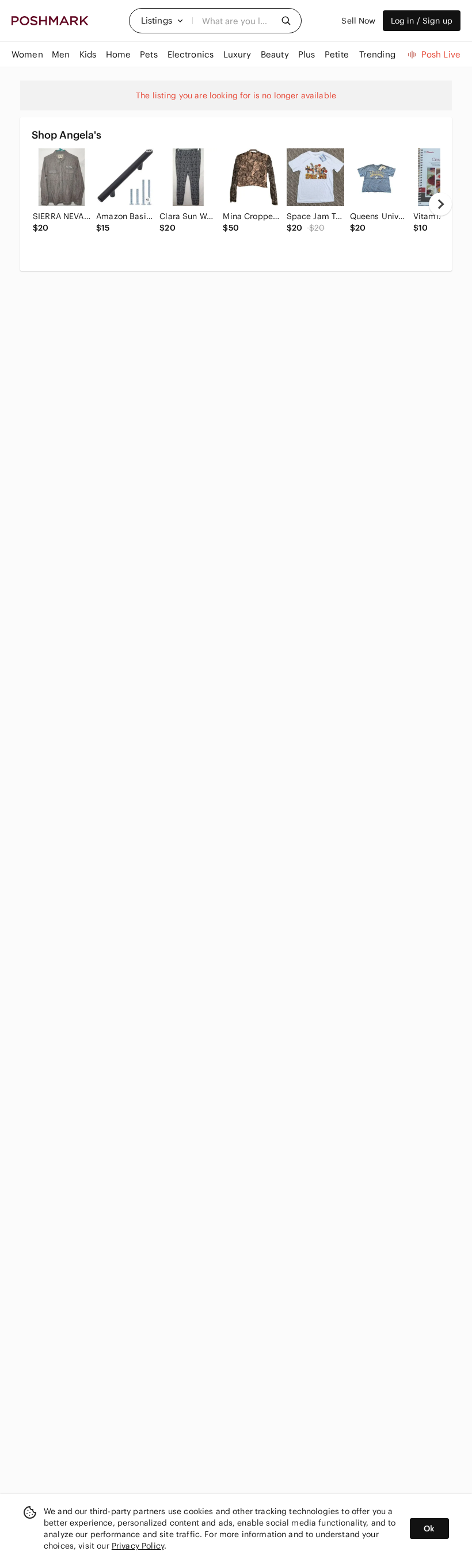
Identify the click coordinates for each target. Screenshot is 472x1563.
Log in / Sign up (421, 21)
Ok (429, 1528)
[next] (440, 204)
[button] (162, 20)
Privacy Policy (138, 1546)
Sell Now (358, 21)
